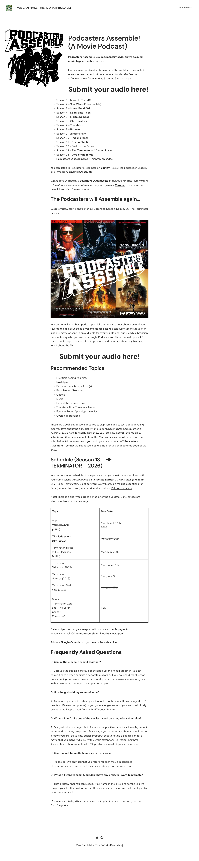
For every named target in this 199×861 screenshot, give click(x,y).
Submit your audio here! (108, 89)
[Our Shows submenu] (192, 7)
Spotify (105, 168)
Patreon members (121, 488)
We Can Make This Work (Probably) (44, 8)
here (72, 433)
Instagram (62, 172)
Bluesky (142, 168)
